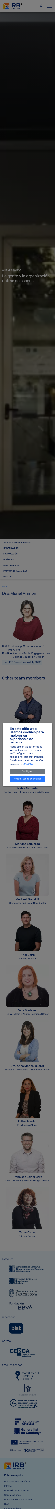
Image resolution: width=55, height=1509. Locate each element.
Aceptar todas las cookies (27, 779)
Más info (28, 764)
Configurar (27, 771)
